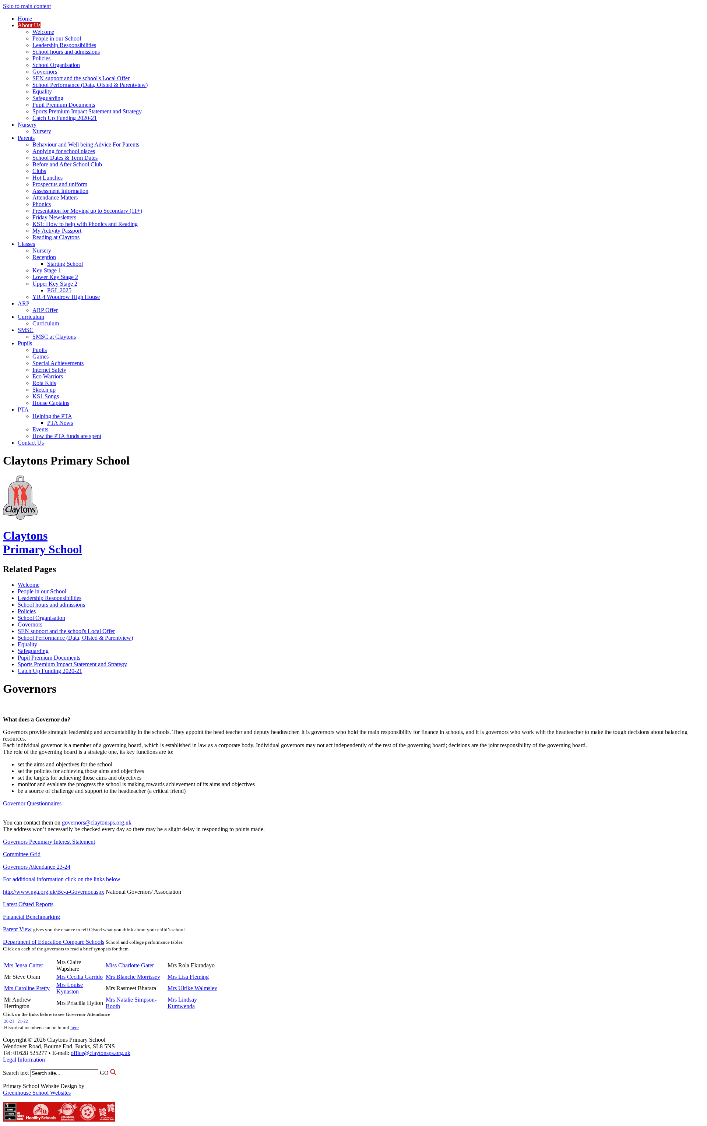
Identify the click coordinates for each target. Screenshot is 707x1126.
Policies (41, 58)
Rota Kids (44, 383)
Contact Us (31, 443)
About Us (29, 25)
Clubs (39, 171)
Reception (44, 257)
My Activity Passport (56, 230)
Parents (26, 138)
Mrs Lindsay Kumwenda (182, 1002)
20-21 (9, 1021)
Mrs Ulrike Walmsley (192, 988)
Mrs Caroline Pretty (27, 988)
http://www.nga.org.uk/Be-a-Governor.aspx (53, 892)
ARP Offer (45, 310)
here (74, 1027)
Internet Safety (49, 370)
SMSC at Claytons (54, 336)
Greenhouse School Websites (37, 1093)
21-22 (23, 1021)
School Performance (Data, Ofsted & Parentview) (90, 85)
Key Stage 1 (46, 270)
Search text (16, 1073)
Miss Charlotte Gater (130, 965)
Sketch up (44, 389)
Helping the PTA (52, 416)
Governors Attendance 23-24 (36, 867)
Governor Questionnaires (32, 803)
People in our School (56, 38)
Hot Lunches (47, 177)
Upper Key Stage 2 (54, 283)
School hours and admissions (66, 52)
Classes (26, 244)
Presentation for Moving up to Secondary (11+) (87, 211)
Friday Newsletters (54, 217)
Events (40, 429)
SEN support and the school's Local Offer (81, 78)
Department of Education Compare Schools (53, 942)
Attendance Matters (55, 197)
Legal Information (24, 1059)
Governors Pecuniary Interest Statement (49, 842)
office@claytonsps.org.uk (100, 1053)
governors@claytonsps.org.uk (96, 822)
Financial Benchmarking (31, 917)
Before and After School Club (67, 164)
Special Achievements (58, 363)
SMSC (26, 330)
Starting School (65, 264)
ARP (23, 303)
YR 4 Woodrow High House (66, 297)
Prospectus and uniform (59, 184)
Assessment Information (60, 191)
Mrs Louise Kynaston (69, 988)
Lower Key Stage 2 (55, 277)
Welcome (43, 32)
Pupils (25, 343)
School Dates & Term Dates (65, 158)
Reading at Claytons (56, 237)
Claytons (42, 542)
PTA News (60, 423)
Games (40, 356)
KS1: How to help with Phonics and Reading (85, 224)
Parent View (17, 929)
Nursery (27, 124)
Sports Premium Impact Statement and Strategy (87, 111)
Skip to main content (27, 6)
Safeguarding (47, 98)
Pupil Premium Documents (63, 105)
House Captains (50, 403)
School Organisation (56, 65)
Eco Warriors (47, 376)
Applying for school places (63, 151)
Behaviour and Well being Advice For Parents (85, 144)
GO (104, 1073)
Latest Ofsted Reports (28, 904)
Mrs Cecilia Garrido (79, 977)
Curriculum (31, 317)
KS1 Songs (45, 396)
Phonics (41, 204)
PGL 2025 (59, 290)
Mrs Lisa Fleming (188, 977)
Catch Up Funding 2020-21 (64, 118)
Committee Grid (22, 854)
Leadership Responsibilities (64, 45)
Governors (44, 71)
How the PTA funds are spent (66, 436)
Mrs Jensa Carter (23, 965)
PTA (23, 409)
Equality (42, 91)
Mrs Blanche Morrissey (133, 977)
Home (25, 18)
